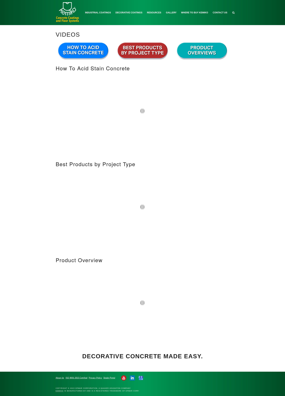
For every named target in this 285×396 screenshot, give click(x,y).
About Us (60, 378)
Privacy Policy (95, 378)
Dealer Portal (109, 378)
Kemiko (68, 12)
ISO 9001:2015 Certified (76, 378)
